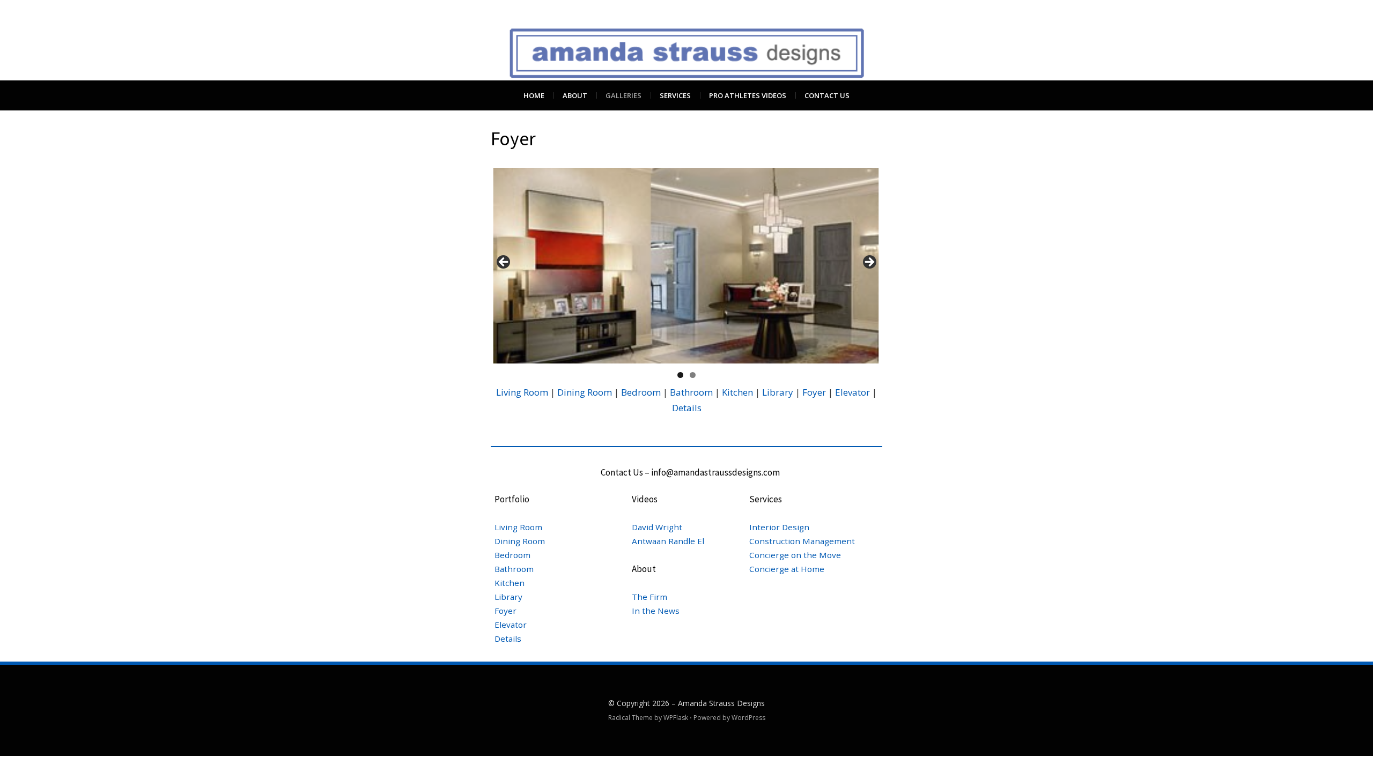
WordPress (748, 717)
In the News (656, 610)
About (575, 95)
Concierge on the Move (795, 555)
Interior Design (779, 527)
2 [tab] (693, 375)
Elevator (852, 392)
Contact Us (827, 95)
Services (675, 95)
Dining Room (584, 392)
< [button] (504, 263)
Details (687, 408)
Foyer (814, 392)
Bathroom (692, 392)
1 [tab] (680, 375)
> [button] (869, 263)
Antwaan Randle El (668, 541)
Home (533, 95)
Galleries (623, 95)
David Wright (657, 527)
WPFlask (675, 717)
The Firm (649, 596)
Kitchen (737, 392)
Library (776, 392)
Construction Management (802, 541)
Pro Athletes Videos (747, 95)
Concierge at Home (786, 568)
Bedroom (641, 392)
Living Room (522, 392)
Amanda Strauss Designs (721, 703)
